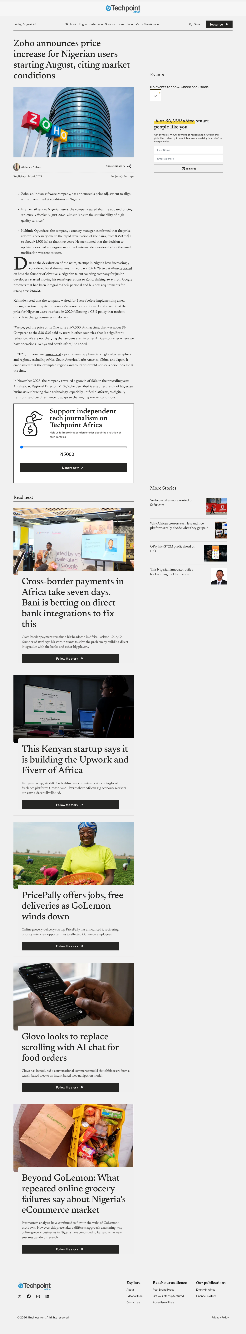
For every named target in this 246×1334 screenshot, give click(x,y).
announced (53, 354)
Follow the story (67, 658)
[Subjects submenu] (102, 24)
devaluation (50, 263)
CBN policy (98, 312)
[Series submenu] (114, 24)
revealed (67, 381)
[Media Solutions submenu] (158, 24)
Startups (129, 176)
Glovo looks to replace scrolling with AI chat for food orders (70, 1048)
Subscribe (216, 24)
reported (126, 268)
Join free (191, 168)
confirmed (103, 231)
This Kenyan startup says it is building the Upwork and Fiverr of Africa (75, 760)
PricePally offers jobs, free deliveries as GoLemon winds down (72, 906)
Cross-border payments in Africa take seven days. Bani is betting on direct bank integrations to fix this (73, 603)
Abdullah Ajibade (31, 167)
